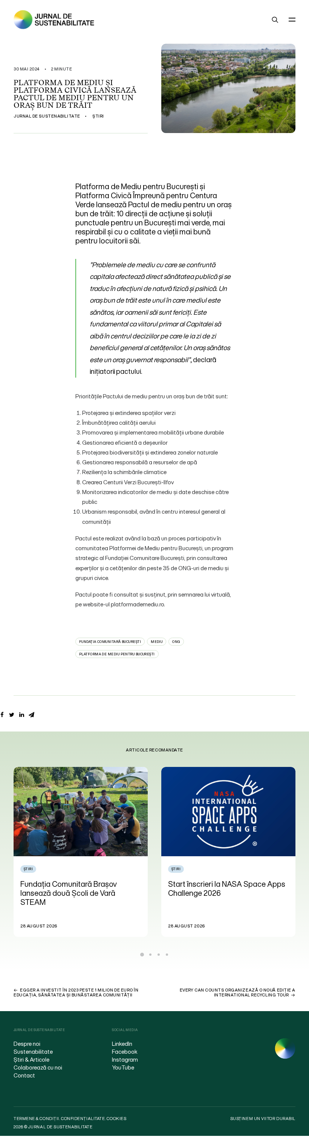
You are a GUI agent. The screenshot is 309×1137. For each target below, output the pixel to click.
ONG (176, 641)
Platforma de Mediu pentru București (117, 654)
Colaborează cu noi (38, 1067)
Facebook (125, 1051)
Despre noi (27, 1043)
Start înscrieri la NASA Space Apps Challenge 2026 (79, 888)
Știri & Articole (31, 1059)
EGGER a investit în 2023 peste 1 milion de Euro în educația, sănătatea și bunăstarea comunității (76, 992)
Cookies (116, 1119)
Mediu (156, 641)
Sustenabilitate (33, 1051)
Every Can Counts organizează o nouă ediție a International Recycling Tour (237, 992)
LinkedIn (122, 1043)
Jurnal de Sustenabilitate (47, 116)
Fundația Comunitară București (110, 641)
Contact (24, 1075)
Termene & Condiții (36, 1119)
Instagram (125, 1059)
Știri (98, 116)
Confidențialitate (83, 1119)
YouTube (123, 1067)
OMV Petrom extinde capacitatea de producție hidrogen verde (224, 888)
